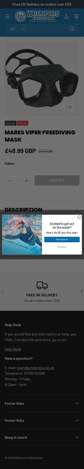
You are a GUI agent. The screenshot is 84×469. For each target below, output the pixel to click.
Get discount (62, 239)
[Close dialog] (79, 217)
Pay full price (62, 247)
